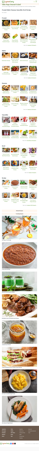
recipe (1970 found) (31, 205)
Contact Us (30, 429)
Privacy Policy (22, 436)
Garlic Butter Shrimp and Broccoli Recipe (32, 73)
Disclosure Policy (22, 432)
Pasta (12, 429)
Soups (12, 434)
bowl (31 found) (32, 172)
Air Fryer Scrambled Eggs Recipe (24, 201)
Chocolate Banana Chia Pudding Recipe (33, 105)
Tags (12, 436)
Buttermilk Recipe (24, 60)
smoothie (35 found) (31, 140)
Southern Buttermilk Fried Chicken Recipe (33, 61)
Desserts (3, 434)
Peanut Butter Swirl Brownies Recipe (33, 28)
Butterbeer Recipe (6, 60)
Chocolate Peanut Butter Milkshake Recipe (24, 41)
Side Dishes (13, 432)
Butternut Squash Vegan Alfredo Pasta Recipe (15, 61)
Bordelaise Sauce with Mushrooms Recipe (33, 187)
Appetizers (4, 429)
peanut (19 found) (32, 45)
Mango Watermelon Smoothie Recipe (15, 125)
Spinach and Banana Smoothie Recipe (6, 105)
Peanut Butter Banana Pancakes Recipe (24, 28)
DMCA (20, 434)
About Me (21, 429)
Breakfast (4, 432)
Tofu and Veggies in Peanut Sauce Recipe (6, 28)
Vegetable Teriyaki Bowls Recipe (24, 168)
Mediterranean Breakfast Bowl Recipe (15, 168)
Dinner (3, 436)
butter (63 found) (32, 77)
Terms (29, 432)
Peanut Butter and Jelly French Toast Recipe (33, 41)
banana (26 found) (32, 109)
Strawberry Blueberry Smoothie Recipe (6, 125)
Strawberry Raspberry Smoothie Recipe (33, 125)
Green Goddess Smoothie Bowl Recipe (24, 155)
